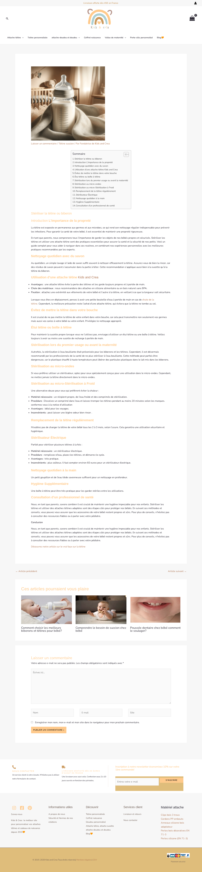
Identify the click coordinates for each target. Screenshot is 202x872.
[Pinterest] (30, 808)
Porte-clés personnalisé (141, 37)
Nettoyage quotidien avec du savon (92, 165)
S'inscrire (171, 780)
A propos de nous (57, 814)
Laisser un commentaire (44, 143)
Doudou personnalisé (96, 822)
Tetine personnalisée (37, 37)
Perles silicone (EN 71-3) (174, 838)
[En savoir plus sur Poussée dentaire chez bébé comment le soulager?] (155, 609)
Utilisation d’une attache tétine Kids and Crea (96, 169)
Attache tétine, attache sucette (100, 826)
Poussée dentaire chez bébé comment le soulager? (155, 629)
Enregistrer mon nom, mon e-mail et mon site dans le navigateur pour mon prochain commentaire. (87, 722)
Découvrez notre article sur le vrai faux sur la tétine (58, 546)
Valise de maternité (114, 37)
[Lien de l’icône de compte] (195, 3)
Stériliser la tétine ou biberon (88, 158)
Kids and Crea (88, 277)
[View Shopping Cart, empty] (192, 19)
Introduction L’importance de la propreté (94, 162)
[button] (7, 19)
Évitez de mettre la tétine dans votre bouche (96, 173)
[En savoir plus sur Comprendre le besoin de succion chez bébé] (101, 609)
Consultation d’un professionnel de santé (95, 205)
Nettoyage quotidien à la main (90, 198)
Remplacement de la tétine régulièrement (96, 191)
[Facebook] (22, 808)
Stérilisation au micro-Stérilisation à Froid (94, 187)
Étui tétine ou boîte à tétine (87, 176)
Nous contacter (130, 820)
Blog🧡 (160, 37)
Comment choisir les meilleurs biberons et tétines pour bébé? (41, 629)
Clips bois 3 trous (170, 815)
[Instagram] (14, 808)
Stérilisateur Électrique (86, 194)
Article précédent (26, 571)
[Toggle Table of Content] (124, 154)
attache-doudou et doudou (64, 37)
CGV (95, 860)
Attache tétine (14, 37)
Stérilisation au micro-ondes (88, 183)
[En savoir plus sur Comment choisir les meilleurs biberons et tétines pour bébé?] (46, 609)
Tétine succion (66, 143)
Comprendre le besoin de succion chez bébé (101, 629)
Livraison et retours (132, 814)
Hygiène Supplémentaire (87, 201)
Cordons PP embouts (172, 819)
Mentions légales (83, 860)
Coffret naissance (92, 37)
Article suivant (177, 571)
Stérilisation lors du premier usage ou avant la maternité (101, 180)
